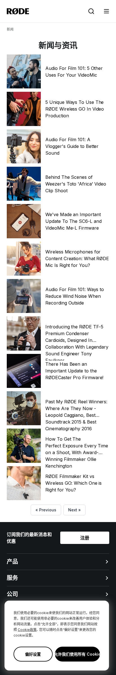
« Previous (45, 509)
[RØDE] (18, 11)
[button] (106, 11)
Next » (74, 509)
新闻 (10, 29)
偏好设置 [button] (33, 654)
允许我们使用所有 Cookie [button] (77, 654)
